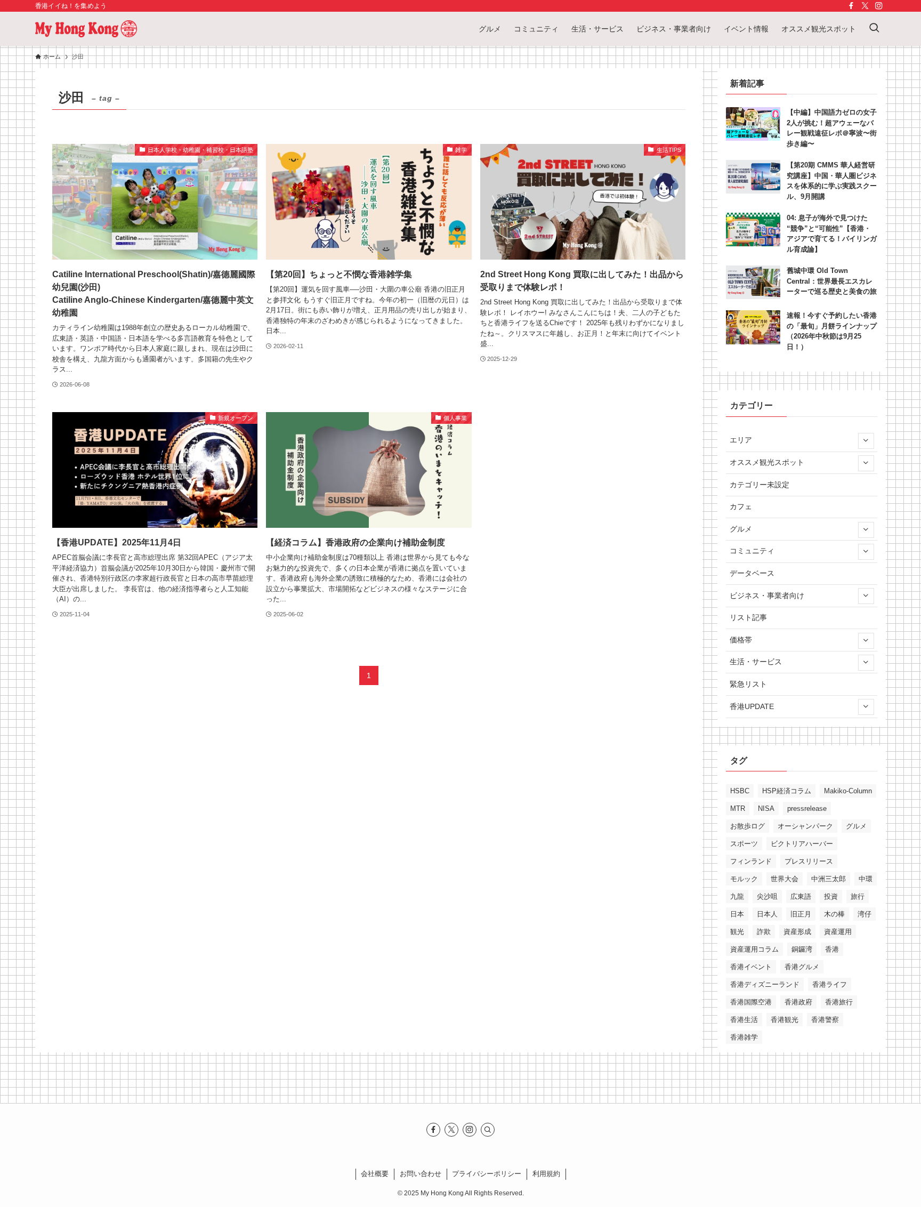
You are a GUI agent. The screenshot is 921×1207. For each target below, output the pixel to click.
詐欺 (764, 932)
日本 (737, 914)
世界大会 (784, 879)
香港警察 (825, 1020)
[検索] (488, 1130)
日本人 (767, 914)
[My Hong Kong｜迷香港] (86, 28)
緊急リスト (748, 684)
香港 (832, 949)
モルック (744, 879)
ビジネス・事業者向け (767, 595)
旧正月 (800, 914)
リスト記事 (748, 617)
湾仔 (864, 914)
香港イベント (751, 967)
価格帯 (741, 639)
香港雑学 (744, 1037)
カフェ (741, 506)
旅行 (858, 896)
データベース (752, 573)
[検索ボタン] (874, 29)
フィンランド (751, 861)
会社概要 (375, 1174)
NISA (766, 808)
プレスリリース (809, 861)
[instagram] (879, 6)
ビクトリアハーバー (802, 844)
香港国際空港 (751, 1002)
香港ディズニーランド (764, 984)
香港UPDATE (752, 706)
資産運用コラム (754, 949)
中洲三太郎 (828, 879)
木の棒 (834, 914)
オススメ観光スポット (767, 462)
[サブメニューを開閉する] (865, 440)
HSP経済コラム (786, 791)
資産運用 (838, 932)
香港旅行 (839, 1002)
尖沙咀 (767, 896)
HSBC (739, 791)
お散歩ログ (747, 826)
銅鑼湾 (801, 949)
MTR (737, 808)
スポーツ (744, 844)
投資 (831, 896)
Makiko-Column (848, 791)
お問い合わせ (420, 1174)
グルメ (741, 529)
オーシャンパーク (805, 826)
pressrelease (807, 808)
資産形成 (797, 932)
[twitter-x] (865, 6)
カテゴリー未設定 (759, 484)
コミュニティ (752, 550)
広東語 (800, 896)
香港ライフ (829, 984)
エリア (741, 440)
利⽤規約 (546, 1174)
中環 (865, 879)
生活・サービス (756, 661)
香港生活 (744, 1020)
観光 (737, 932)
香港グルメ (802, 967)
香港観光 (784, 1020)
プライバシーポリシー (486, 1174)
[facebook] (851, 6)
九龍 (737, 896)
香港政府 (798, 1002)
